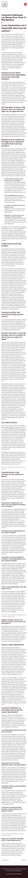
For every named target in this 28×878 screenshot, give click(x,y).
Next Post (24, 860)
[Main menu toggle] (25, 4)
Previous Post (5, 860)
